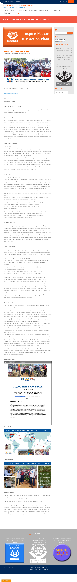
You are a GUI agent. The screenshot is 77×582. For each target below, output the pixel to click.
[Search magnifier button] (18, 13)
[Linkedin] (61, 2)
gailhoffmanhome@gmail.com (11, 93)
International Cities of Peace (18, 5)
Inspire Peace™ (57, 10)
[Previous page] (5, 362)
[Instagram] (63, 2)
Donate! (71, 1)
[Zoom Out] (16, 362)
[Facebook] (58, 2)
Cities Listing (22, 10)
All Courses (32, 10)
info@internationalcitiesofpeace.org (13, 1)
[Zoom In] (19, 362)
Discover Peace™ (44, 10)
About (13, 10)
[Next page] (8, 362)
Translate (63, 41)
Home (7, 10)
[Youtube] (66, 2)
